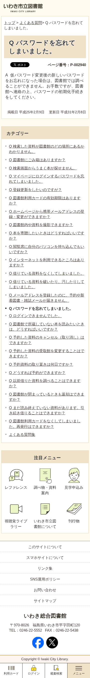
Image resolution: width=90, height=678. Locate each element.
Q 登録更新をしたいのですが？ (35, 189)
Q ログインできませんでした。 (35, 316)
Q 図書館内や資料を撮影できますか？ (41, 225)
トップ (9, 23)
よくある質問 (31, 23)
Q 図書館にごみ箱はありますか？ (37, 160)
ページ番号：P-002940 (67, 65)
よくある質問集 (22, 434)
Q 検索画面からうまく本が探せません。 (43, 168)
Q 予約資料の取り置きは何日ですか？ (41, 364)
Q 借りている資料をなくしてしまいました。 (46, 273)
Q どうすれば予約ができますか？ (37, 372)
